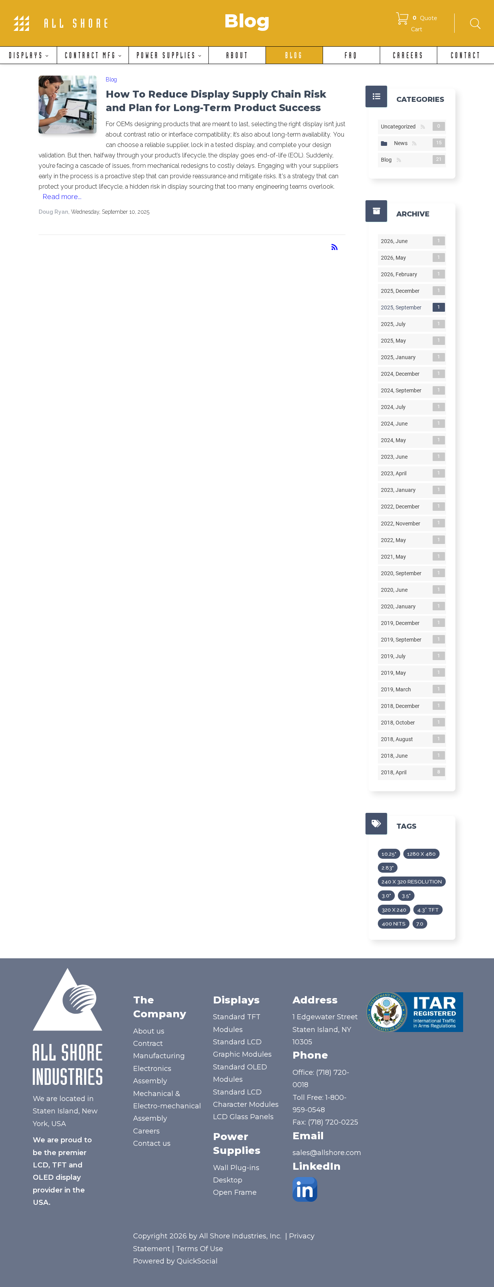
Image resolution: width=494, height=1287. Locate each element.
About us (148, 1031)
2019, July (395, 656)
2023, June (396, 456)
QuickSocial (197, 1261)
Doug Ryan (53, 212)
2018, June (396, 755)
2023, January (400, 489)
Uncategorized (400, 126)
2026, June (396, 241)
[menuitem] (28, 55)
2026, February (400, 274)
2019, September (403, 639)
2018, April (395, 772)
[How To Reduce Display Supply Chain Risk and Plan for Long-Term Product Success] (67, 104)
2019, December (402, 623)
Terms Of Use (199, 1249)
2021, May (395, 556)
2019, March (397, 689)
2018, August (398, 739)
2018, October (399, 722)
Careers (146, 1131)
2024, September (403, 390)
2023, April (395, 473)
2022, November (402, 523)
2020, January (400, 606)
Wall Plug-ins (236, 1168)
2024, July (395, 407)
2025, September (403, 307)
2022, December (402, 506)
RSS (423, 127)
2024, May (395, 440)
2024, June (396, 423)
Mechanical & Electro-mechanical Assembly (167, 1106)
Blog (111, 79)
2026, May (395, 257)
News (402, 143)
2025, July (395, 324)
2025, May (395, 340)
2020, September (403, 573)
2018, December (402, 706)
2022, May (395, 540)
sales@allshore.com (327, 1153)
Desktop (227, 1180)
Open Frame (235, 1192)
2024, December (402, 373)
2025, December (402, 290)
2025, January (400, 357)
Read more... (61, 197)
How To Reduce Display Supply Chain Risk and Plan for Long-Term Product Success (216, 100)
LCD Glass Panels (243, 1117)
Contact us (152, 1143)
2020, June (396, 589)
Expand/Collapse (384, 143)
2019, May (395, 672)
